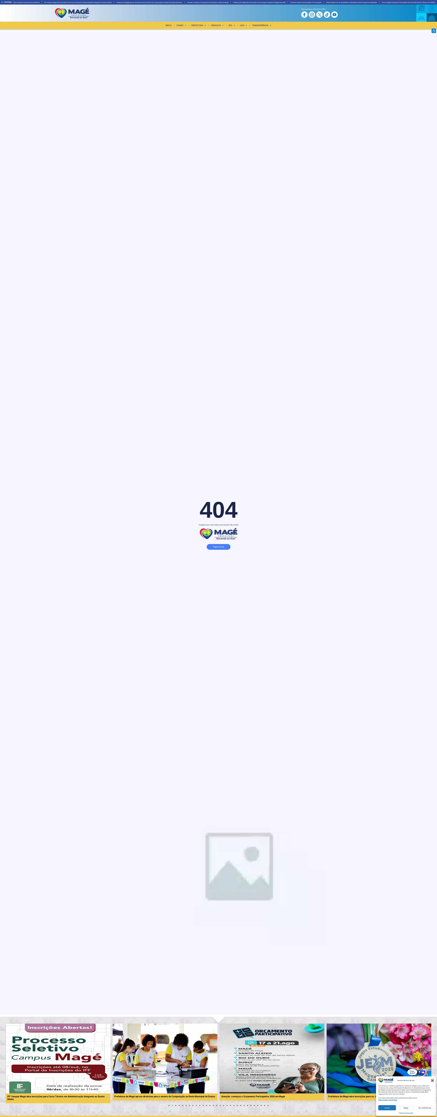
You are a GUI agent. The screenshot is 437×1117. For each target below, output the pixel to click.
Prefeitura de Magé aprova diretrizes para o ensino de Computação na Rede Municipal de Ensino (122, 2)
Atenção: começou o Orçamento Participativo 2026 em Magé (180, 2)
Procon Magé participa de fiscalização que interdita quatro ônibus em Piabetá (381, 2)
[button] (432, 1080)
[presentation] (169, 1105)
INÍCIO (169, 25)
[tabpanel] (140, 1062)
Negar (406, 1108)
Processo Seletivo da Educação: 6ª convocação (279, 2)
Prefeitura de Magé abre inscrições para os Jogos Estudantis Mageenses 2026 (232, 2)
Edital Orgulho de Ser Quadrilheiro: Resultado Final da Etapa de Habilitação (324, 2)
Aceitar (387, 1108)
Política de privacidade (406, 1113)
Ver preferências (424, 1108)
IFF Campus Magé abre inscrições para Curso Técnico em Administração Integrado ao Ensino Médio (51, 2)
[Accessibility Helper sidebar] (434, 30)
